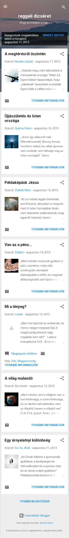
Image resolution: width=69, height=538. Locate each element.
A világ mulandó (19, 378)
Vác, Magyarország (23, 361)
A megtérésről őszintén (25, 54)
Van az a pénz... (18, 244)
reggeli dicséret (34, 16)
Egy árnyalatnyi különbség (27, 440)
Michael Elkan (46, 523)
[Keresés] (63, 8)
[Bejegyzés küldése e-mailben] (7, 102)
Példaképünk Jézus (22, 182)
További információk (47, 100)
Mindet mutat (53, 35)
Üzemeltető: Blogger (37, 515)
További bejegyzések (35, 501)
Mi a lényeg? (15, 306)
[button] (62, 55)
